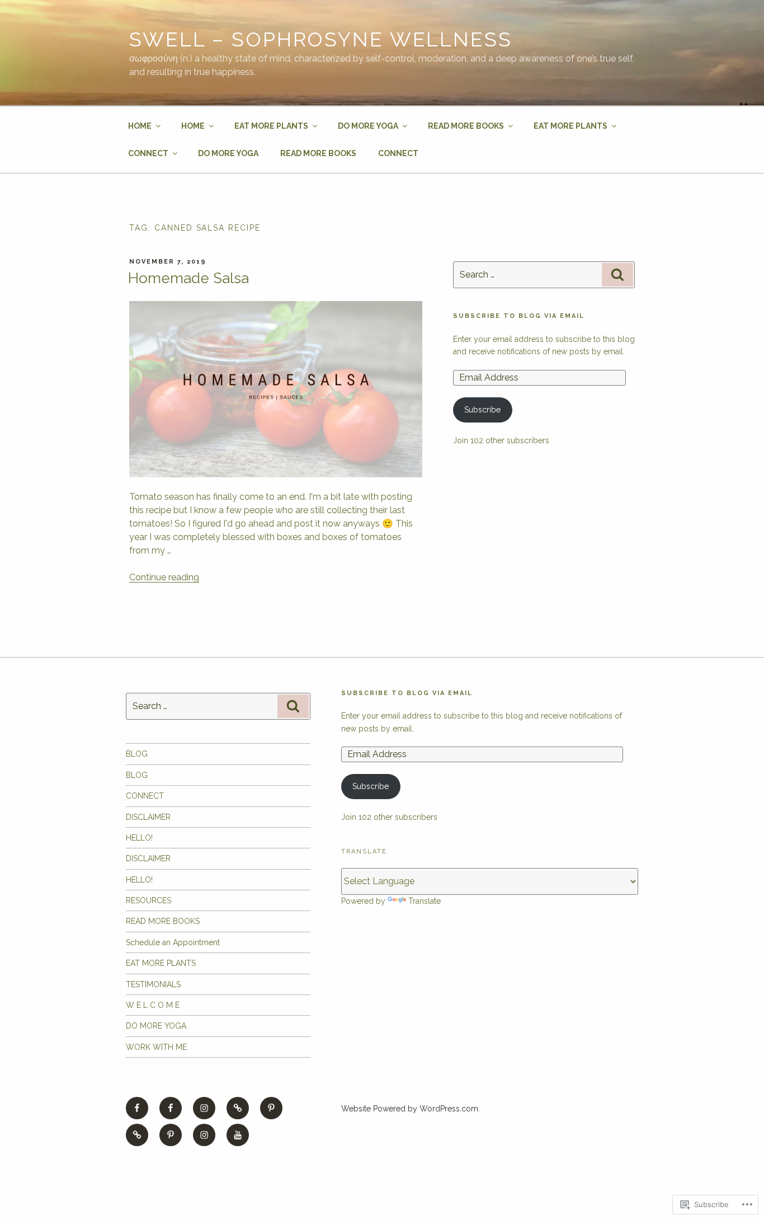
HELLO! (139, 837)
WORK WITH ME (156, 1047)
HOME (140, 125)
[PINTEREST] (271, 1108)
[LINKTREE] (238, 1108)
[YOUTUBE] (238, 1135)
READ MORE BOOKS (466, 125)
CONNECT (148, 153)
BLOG (137, 753)
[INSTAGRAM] (204, 1108)
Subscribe (482, 409)
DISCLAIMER (148, 817)
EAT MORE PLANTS (271, 125)
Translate (424, 901)
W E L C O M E (153, 1005)
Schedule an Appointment (173, 942)
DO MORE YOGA (368, 125)
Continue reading (164, 577)
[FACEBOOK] (137, 1108)
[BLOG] (137, 1135)
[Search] (617, 275)
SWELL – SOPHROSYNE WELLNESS (320, 39)
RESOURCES (148, 900)
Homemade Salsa (188, 278)
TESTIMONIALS (153, 984)
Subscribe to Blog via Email (518, 316)
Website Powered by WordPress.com (409, 1108)
